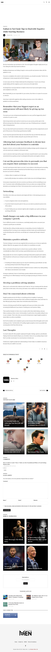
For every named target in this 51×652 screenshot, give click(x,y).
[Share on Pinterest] (44, 349)
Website (35, 500)
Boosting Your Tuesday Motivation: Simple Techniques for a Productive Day (37, 423)
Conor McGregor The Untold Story (13, 541)
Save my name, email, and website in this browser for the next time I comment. (23, 506)
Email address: (25, 577)
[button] (8, 361)
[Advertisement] (25, 13)
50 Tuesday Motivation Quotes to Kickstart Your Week (16, 603)
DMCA (25, 642)
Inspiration (5, 26)
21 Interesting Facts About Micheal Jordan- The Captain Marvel (37, 540)
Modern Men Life (34, 649)
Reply (5, 470)
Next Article (43, 390)
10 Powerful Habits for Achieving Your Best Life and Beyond (13, 423)
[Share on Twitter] (42, 349)
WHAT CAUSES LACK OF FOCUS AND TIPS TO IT (12, 451)
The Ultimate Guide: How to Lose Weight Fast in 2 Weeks (39, 596)
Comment (5, 481)
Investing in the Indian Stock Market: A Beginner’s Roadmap (15, 596)
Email (20, 500)
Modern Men (9, 35)
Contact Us (20, 642)
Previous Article (9, 390)
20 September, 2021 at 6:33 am (10, 465)
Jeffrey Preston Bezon (35, 568)
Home (16, 642)
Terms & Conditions (32, 642)
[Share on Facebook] (40, 349)
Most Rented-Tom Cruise (36, 452)
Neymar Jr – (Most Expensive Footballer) (13, 567)
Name (5, 500)
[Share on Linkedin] (47, 349)
